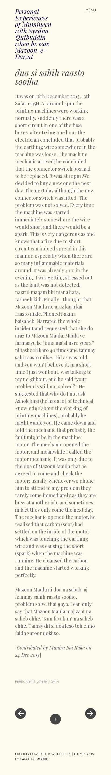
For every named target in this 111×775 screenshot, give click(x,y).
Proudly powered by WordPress (43, 754)
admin (53, 682)
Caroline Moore (34, 759)
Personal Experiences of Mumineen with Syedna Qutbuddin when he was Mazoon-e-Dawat (33, 34)
